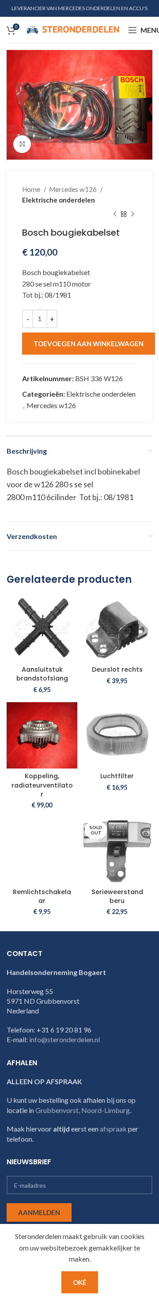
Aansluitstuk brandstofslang (42, 674)
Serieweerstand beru (117, 896)
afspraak (113, 1128)
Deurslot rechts (117, 669)
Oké (80, 1282)
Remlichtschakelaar (42, 896)
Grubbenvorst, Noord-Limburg (82, 1110)
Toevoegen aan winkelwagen (89, 344)
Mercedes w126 (73, 189)
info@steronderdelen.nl (64, 1039)
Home (32, 189)
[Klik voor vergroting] (22, 144)
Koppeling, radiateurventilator (42, 785)
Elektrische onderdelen (58, 200)
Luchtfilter (117, 776)
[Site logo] (72, 29)
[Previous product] (114, 214)
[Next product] (132, 214)
